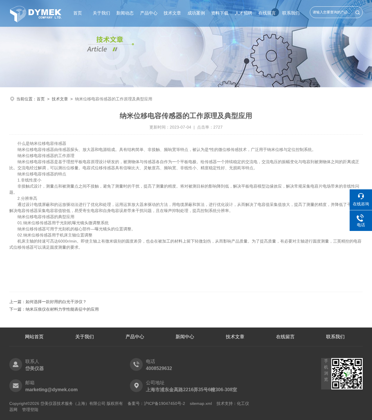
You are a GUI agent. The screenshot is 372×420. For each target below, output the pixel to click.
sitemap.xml (201, 403)
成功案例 (196, 12)
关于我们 (101, 12)
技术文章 (172, 12)
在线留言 (267, 12)
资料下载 (219, 12)
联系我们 (291, 12)
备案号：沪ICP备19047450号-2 (156, 403)
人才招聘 (243, 12)
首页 (77, 12)
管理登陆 (30, 409)
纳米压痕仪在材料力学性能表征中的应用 (62, 309)
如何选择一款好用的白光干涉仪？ (56, 301)
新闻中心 (185, 336)
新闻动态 (125, 12)
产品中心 (149, 12)
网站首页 (34, 336)
